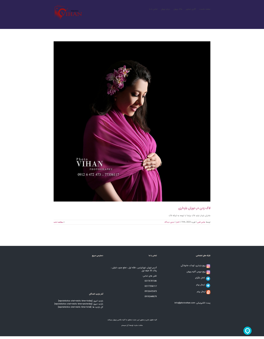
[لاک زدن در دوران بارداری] (132, 121)
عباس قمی (201, 222)
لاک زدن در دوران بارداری (194, 208)
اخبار (177, 222)
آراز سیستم (125, 325)
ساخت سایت (138, 325)
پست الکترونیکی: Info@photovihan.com (192, 303)
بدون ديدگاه (169, 222)
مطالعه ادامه (59, 222)
